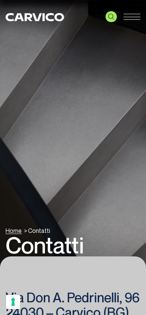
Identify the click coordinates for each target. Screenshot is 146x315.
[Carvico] (35, 16)
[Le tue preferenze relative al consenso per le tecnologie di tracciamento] (13, 302)
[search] (111, 16)
